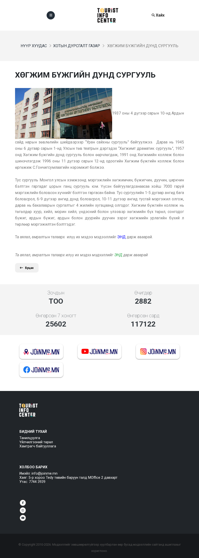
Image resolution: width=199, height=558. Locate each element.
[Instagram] (22, 510)
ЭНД (118, 255)
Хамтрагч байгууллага (37, 446)
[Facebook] (22, 502)
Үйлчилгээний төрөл (36, 442)
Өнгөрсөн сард (143, 315)
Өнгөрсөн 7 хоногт (56, 315)
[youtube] (22, 517)
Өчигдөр (143, 292)
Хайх (160, 15)
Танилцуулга (29, 438)
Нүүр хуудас (34, 46)
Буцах (29, 268)
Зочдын (55, 292)
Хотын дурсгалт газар (76, 46)
